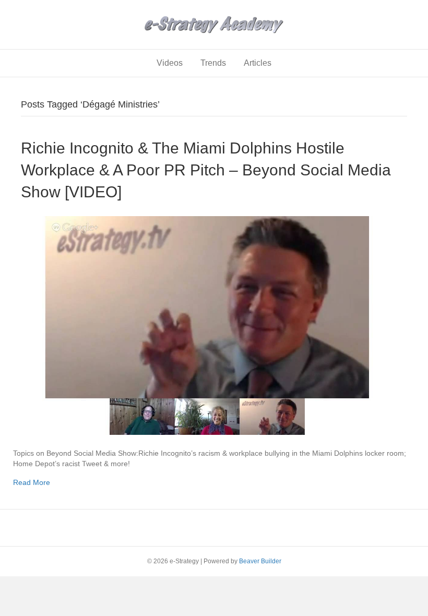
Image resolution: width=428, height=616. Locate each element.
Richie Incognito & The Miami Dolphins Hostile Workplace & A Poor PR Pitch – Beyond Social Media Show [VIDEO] (206, 169)
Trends (213, 62)
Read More (31, 482)
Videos (170, 62)
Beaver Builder (260, 561)
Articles (257, 62)
